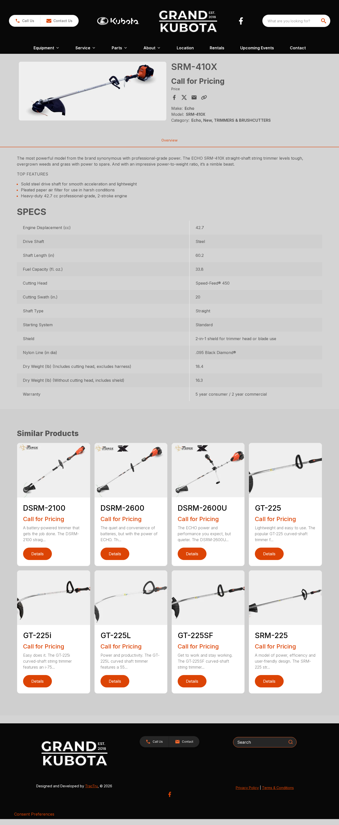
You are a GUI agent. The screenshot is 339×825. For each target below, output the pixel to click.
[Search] (290, 741)
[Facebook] (241, 21)
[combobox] (296, 21)
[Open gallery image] (92, 91)
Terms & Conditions (278, 788)
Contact (298, 47)
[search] (324, 21)
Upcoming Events (257, 47)
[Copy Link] (204, 97)
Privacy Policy (247, 788)
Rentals (217, 47)
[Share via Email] (194, 97)
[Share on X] (184, 97)
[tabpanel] (92, 92)
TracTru (91, 786)
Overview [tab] (169, 140)
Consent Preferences (34, 814)
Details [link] (37, 553)
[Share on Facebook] (174, 97)
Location (185, 47)
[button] (24, 20)
